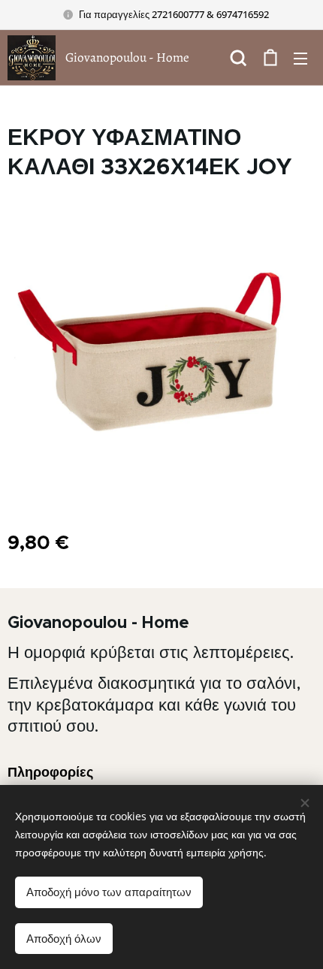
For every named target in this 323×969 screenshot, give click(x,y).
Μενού (300, 58)
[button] (238, 58)
